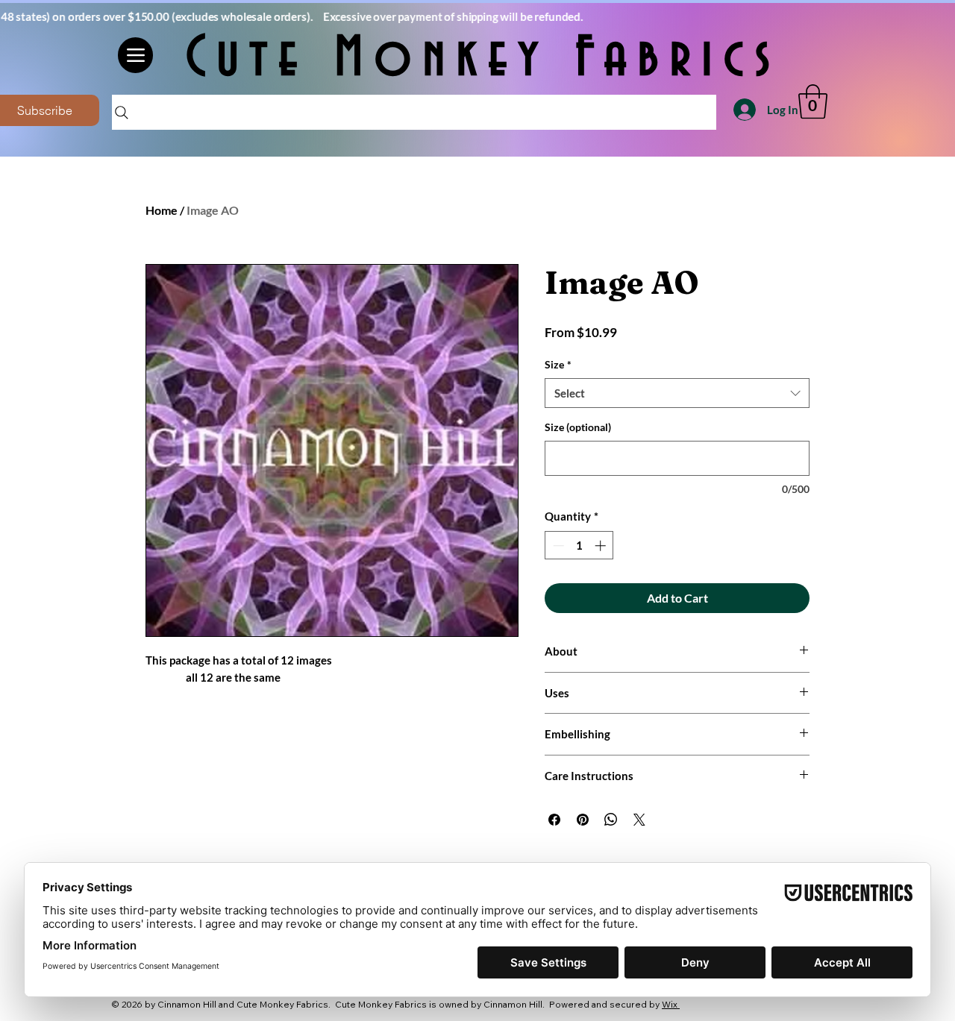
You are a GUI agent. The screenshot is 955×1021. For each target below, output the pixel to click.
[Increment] (602, 545)
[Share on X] (639, 820)
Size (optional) (578, 427)
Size (558, 364)
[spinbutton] (579, 545)
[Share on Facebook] (554, 820)
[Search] (414, 112)
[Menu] (135, 55)
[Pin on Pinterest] (583, 820)
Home (161, 210)
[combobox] (677, 393)
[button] (812, 101)
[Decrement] (557, 545)
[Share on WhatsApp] (611, 820)
